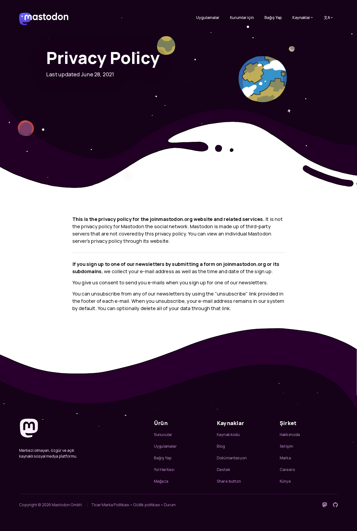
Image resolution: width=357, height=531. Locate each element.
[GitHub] (335, 504)
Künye (285, 481)
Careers (287, 469)
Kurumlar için (242, 17)
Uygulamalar (207, 17)
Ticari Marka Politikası (110, 504)
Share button (229, 481)
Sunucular (163, 434)
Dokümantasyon (232, 458)
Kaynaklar (301, 17)
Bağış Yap (273, 17)
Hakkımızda (290, 434)
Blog (221, 446)
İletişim (286, 446)
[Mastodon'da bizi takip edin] (324, 504)
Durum (170, 504)
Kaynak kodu (228, 434)
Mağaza (161, 481)
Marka (285, 458)
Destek (223, 469)
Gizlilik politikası (146, 504)
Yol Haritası (164, 469)
